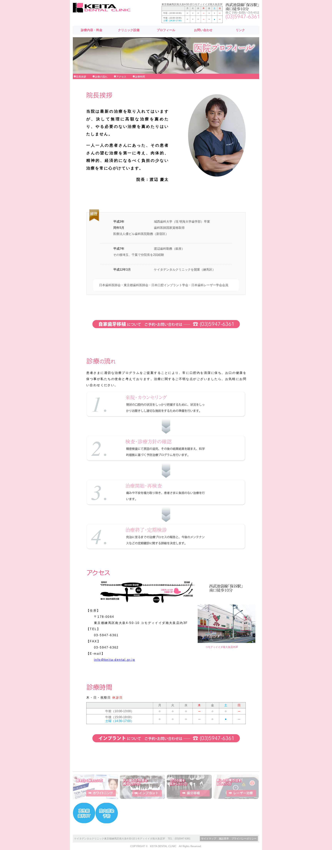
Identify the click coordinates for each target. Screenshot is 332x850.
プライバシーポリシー (244, 838)
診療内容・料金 (91, 30)
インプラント (142, 787)
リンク (240, 30)
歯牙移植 (189, 787)
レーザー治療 (236, 787)
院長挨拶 (81, 76)
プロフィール (166, 30)
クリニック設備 (128, 30)
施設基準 (224, 838)
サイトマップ (208, 838)
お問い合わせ (203, 30)
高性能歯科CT (84, 813)
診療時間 (140, 76)
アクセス (121, 76)
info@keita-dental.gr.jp (114, 659)
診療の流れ (101, 76)
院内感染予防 (106, 813)
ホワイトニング (95, 787)
